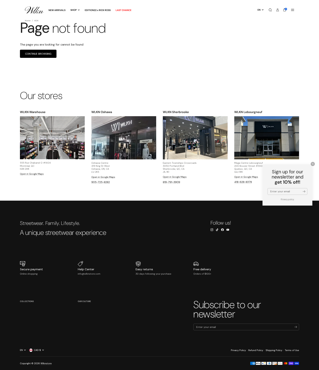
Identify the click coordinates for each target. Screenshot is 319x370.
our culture (84, 301)
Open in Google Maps (32, 173)
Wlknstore (46, 363)
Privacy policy (287, 199)
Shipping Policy (274, 350)
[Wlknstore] (34, 10)
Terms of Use (292, 350)
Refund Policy (255, 350)
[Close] (313, 164)
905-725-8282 (100, 182)
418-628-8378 (243, 182)
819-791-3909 (171, 182)
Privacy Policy (238, 350)
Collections (27, 301)
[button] (270, 9)
